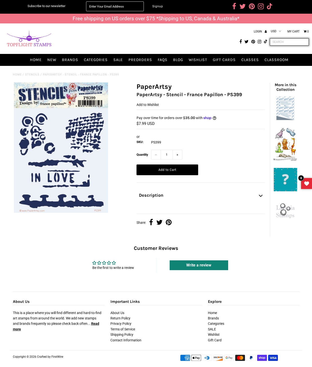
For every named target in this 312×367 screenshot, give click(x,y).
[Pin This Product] (169, 223)
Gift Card (215, 340)
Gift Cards (224, 59)
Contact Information (125, 340)
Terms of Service (122, 329)
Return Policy (120, 318)
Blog (178, 59)
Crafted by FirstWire (50, 356)
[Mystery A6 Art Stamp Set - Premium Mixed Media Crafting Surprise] (285, 190)
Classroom (276, 59)
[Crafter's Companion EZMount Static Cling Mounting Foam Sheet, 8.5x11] (285, 119)
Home (36, 59)
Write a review (198, 265)
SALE (118, 59)
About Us (117, 313)
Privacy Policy (120, 324)
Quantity (142, 154)
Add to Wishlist (147, 105)
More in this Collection (285, 87)
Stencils (32, 74)
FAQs (162, 59)
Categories (96, 59)
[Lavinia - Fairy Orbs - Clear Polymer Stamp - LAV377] (285, 220)
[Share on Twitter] (159, 223)
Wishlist (198, 59)
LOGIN (258, 31)
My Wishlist (306, 183)
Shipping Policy (121, 334)
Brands (70, 59)
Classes (250, 59)
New (51, 59)
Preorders (140, 59)
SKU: (140, 142)
